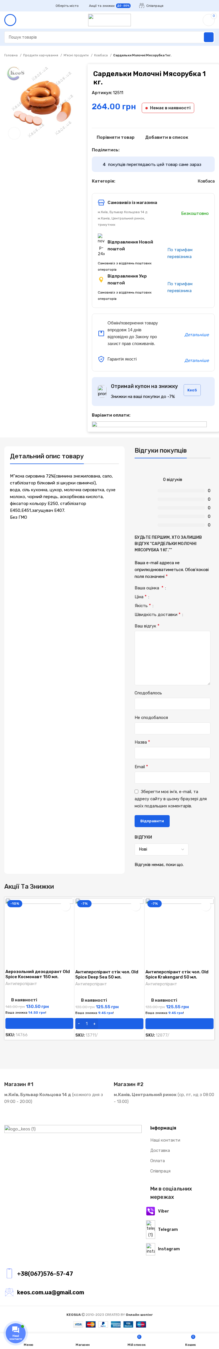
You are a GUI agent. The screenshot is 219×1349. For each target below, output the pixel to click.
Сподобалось (148, 693)
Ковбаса (101, 55)
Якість (143, 605)
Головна (11, 55)
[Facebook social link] (124, 150)
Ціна (141, 597)
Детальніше (196, 334)
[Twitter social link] (130, 150)
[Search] (209, 37)
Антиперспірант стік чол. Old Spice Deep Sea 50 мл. (106, 974)
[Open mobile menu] (10, 20)
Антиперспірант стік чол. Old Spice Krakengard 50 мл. (176, 974)
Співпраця (160, 1171)
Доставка (160, 1150)
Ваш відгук (147, 626)
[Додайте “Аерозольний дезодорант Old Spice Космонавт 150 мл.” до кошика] (39, 1023)
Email (141, 766)
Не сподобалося (151, 717)
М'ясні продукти (77, 55)
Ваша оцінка (149, 588)
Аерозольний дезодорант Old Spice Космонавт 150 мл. (37, 974)
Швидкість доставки (158, 614)
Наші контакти (165, 1140)
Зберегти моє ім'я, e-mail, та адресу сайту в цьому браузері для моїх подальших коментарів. (171, 799)
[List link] (73, 1274)
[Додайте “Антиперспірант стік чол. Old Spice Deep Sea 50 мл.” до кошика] (109, 1023)
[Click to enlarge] (14, 133)
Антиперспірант (21, 983)
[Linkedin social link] (144, 150)
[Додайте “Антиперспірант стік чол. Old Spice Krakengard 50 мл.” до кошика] (179, 1023)
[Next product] (212, 55)
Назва (142, 742)
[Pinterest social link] (137, 150)
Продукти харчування (41, 55)
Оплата (157, 1160)
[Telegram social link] (150, 150)
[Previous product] (200, 55)
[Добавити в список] (65, 906)
